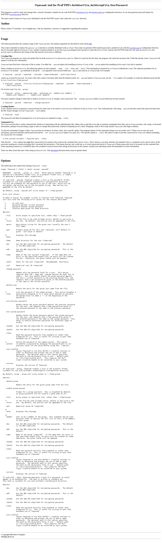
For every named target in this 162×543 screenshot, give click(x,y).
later (90, 44)
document (54, 150)
